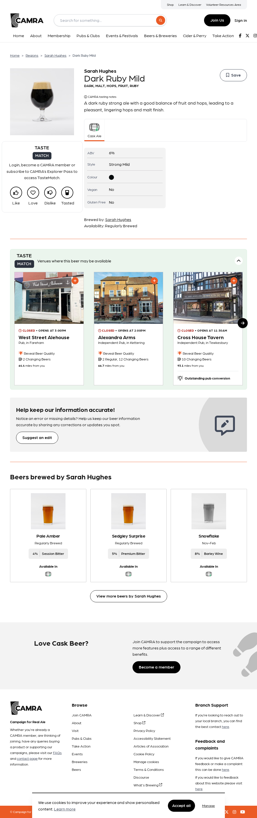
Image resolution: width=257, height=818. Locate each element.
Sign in (240, 20)
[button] (243, 323)
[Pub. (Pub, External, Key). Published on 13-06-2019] (49, 328)
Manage (208, 805)
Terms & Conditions (149, 769)
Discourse (141, 777)
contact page (27, 758)
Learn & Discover (189, 4)
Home (15, 55)
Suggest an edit (37, 437)
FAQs (57, 753)
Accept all (181, 805)
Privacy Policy (144, 730)
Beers (76, 769)
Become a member (156, 666)
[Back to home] (27, 20)
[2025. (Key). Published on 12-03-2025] (207, 328)
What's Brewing (146, 785)
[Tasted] (67, 193)
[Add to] (75, 280)
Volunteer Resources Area (223, 4)
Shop (170, 4)
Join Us (217, 20)
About (76, 723)
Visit (75, 730)
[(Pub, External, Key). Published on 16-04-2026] (128, 328)
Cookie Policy (144, 754)
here (225, 726)
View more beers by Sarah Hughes (128, 595)
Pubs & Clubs (82, 738)
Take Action (81, 746)
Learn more (65, 808)
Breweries (80, 762)
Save (236, 74)
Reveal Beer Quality (39, 353)
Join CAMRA (82, 715)
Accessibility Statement (152, 738)
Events (77, 754)
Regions (32, 55)
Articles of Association (151, 746)
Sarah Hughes (55, 55)
